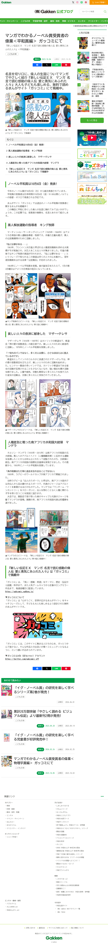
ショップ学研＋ (12, 837)
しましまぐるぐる (62, 805)
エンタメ (81, 21)
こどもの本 (25, 21)
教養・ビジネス (68, 21)
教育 (8, 805)
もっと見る (92, 120)
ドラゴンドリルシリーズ (65, 838)
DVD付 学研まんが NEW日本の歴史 (68, 847)
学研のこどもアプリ (63, 815)
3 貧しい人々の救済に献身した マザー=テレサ (29, 157)
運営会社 (42, 928)
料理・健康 (11, 809)
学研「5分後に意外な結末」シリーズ (69, 854)
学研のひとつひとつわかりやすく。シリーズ (72, 828)
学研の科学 (60, 841)
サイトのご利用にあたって (58, 928)
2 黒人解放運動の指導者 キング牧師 (24, 151)
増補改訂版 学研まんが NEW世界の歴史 (70, 851)
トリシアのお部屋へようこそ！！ (68, 860)
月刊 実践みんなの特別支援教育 (67, 885)
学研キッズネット (62, 822)
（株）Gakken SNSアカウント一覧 (68, 909)
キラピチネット (61, 867)
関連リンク (9, 796)
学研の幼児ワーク (62, 818)
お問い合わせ (30, 928)
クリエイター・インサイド (16, 828)
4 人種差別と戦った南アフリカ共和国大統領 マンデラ (32, 163)
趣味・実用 (55, 21)
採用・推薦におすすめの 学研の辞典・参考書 (73, 892)
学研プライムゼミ (62, 870)
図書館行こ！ (61, 888)
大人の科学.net (12, 907)
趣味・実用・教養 (13, 812)
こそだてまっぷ (61, 879)
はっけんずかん (61, 812)
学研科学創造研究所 (63, 895)
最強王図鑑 (60, 831)
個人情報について (77, 928)
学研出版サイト (61, 905)
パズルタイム (11, 903)
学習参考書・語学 (40, 21)
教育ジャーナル (61, 882)
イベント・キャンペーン (15, 818)
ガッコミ (59, 844)
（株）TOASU (60, 912)
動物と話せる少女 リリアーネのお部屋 (70, 857)
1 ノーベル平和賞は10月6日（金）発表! (25, 145)
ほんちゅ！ (11, 822)
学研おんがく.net (13, 910)
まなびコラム (11, 825)
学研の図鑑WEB (61, 835)
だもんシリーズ (61, 809)
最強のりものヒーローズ (65, 863)
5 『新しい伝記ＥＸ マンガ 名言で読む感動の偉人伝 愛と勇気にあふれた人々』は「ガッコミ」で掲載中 (36, 170)
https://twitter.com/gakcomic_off (22, 659)
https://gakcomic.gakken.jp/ (19, 591)
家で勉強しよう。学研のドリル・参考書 (70, 825)
